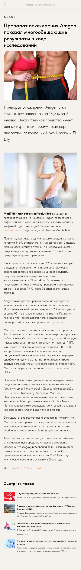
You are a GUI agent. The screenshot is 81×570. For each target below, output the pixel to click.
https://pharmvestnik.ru (30, 468)
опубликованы (12, 230)
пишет (16, 393)
